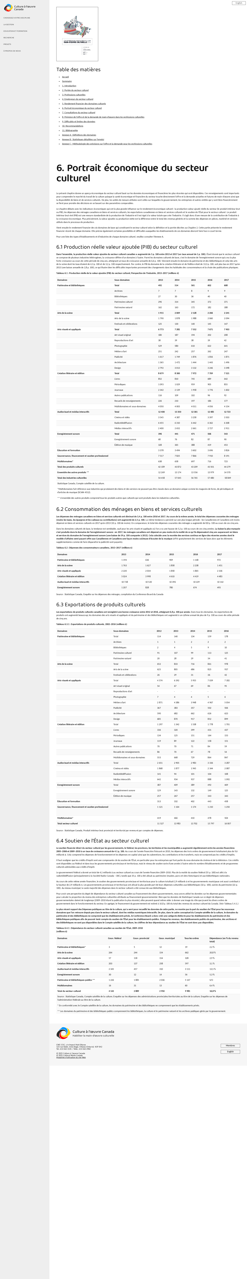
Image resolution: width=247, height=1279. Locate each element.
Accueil (65, 77)
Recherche (8, 37)
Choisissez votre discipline (16, 17)
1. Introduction (69, 86)
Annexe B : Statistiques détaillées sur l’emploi (83, 139)
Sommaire (67, 81)
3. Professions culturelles (73, 95)
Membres (230, 1045)
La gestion (8, 24)
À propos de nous (12, 51)
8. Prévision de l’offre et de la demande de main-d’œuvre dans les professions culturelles (103, 117)
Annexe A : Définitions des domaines (79, 135)
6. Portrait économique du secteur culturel (82, 108)
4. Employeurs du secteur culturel (77, 99)
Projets (7, 44)
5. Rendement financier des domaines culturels (84, 104)
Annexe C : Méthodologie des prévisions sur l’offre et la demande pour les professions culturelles (107, 144)
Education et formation (15, 31)
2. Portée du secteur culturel (75, 90)
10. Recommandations (72, 126)
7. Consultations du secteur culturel (78, 113)
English (239, 3)
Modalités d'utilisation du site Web (71, 1058)
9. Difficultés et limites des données (78, 122)
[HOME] (24, 9)
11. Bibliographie (70, 130)
